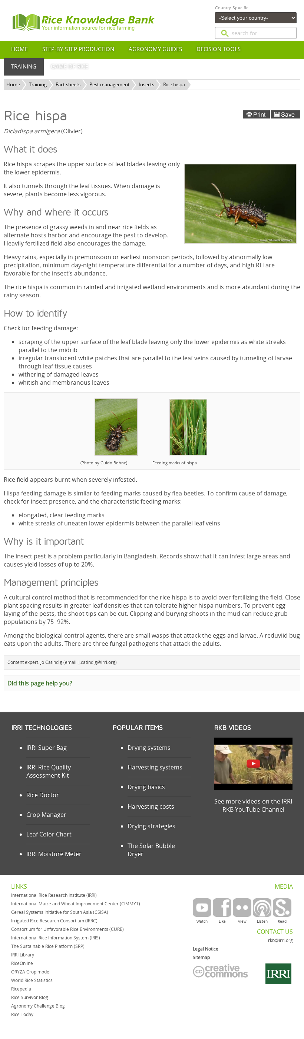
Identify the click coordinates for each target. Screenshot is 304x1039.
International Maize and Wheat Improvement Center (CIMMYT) (75, 904)
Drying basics (146, 787)
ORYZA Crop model (30, 972)
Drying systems (149, 748)
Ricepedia (21, 989)
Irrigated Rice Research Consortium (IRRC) (54, 921)
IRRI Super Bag (46, 748)
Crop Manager (46, 815)
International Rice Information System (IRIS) (55, 938)
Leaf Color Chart (49, 834)
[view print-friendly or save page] (271, 114)
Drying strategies (151, 826)
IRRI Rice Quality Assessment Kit (48, 771)
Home (13, 84)
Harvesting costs (151, 806)
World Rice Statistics (32, 980)
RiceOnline (22, 963)
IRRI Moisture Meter (54, 854)
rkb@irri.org (280, 940)
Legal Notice (205, 949)
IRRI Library (22, 955)
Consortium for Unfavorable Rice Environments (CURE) (67, 929)
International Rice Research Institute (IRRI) (54, 895)
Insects (146, 84)
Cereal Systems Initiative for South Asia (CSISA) (59, 912)
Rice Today (22, 1014)
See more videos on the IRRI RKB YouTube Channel (253, 805)
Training (38, 84)
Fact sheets (68, 84)
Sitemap (201, 957)
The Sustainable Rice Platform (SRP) (48, 946)
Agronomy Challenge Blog (38, 1006)
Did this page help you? (39, 683)
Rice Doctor (42, 795)
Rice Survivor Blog (29, 997)
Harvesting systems (155, 767)
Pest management (109, 84)
